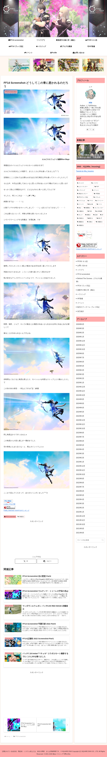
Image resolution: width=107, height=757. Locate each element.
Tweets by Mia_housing (85, 171)
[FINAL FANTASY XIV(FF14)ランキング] (9, 507)
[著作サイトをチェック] (87, 129)
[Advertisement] (36, 537)
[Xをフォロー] (90, 129)
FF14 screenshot (10, 516)
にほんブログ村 (9, 504)
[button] (47, 561)
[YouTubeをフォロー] (93, 129)
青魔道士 (21, 516)
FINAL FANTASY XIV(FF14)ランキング (16, 510)
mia (90, 102)
